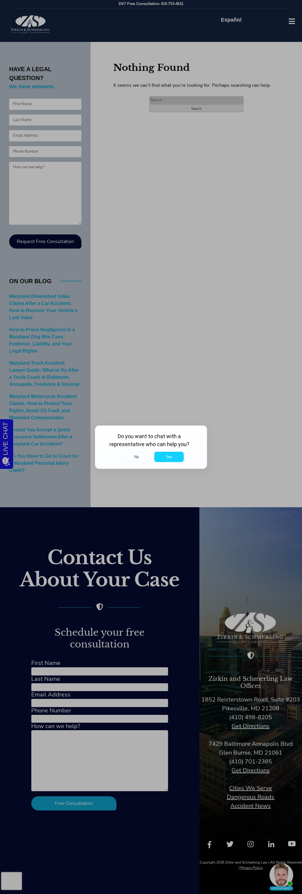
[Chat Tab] (151, 447)
